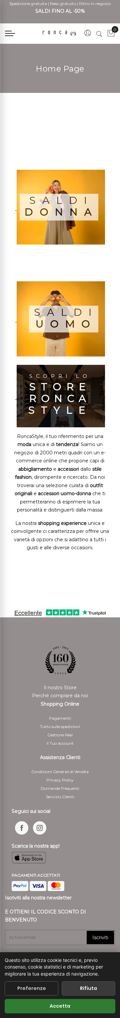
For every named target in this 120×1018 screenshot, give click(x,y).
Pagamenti (60, 718)
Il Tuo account (60, 743)
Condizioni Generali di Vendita (60, 771)
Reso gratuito (63, 3)
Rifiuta (88, 988)
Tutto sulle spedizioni (60, 726)
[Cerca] (99, 33)
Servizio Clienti (60, 796)
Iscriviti (100, 937)
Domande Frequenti (60, 788)
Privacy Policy (60, 779)
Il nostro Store (60, 688)
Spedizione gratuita (28, 3)
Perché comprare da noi (60, 696)
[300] (60, 33)
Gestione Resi (60, 734)
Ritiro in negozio (95, 3)
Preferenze (31, 988)
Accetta (60, 1006)
